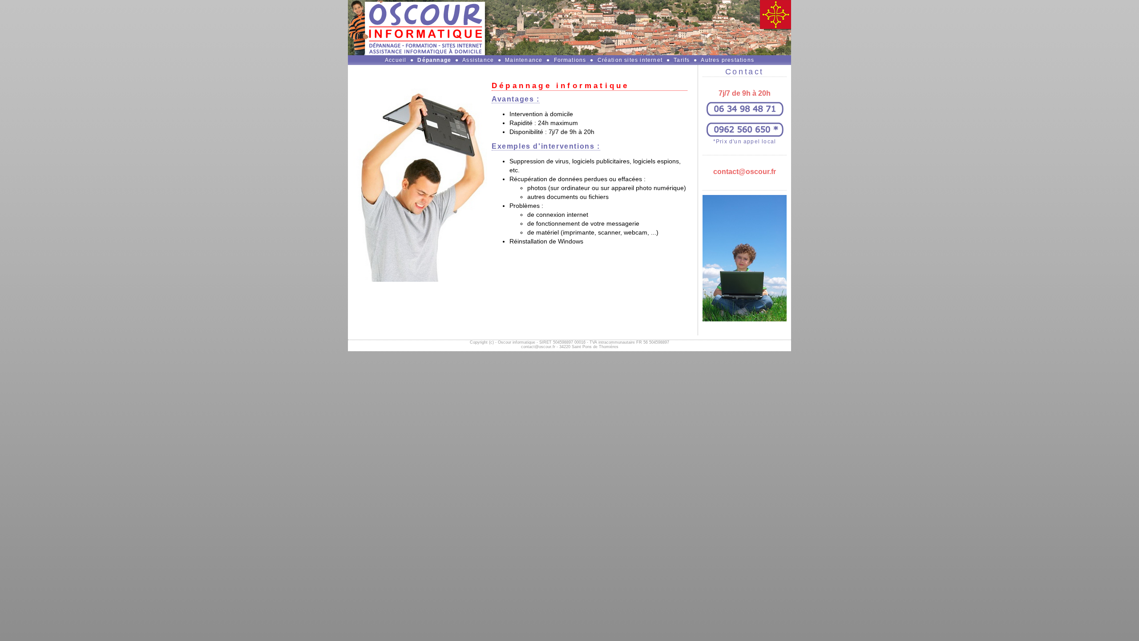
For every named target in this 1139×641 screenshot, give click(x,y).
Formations (570, 60)
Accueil (395, 60)
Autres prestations (727, 60)
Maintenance (523, 60)
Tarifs (682, 60)
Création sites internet (630, 60)
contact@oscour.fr (744, 171)
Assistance (478, 60)
